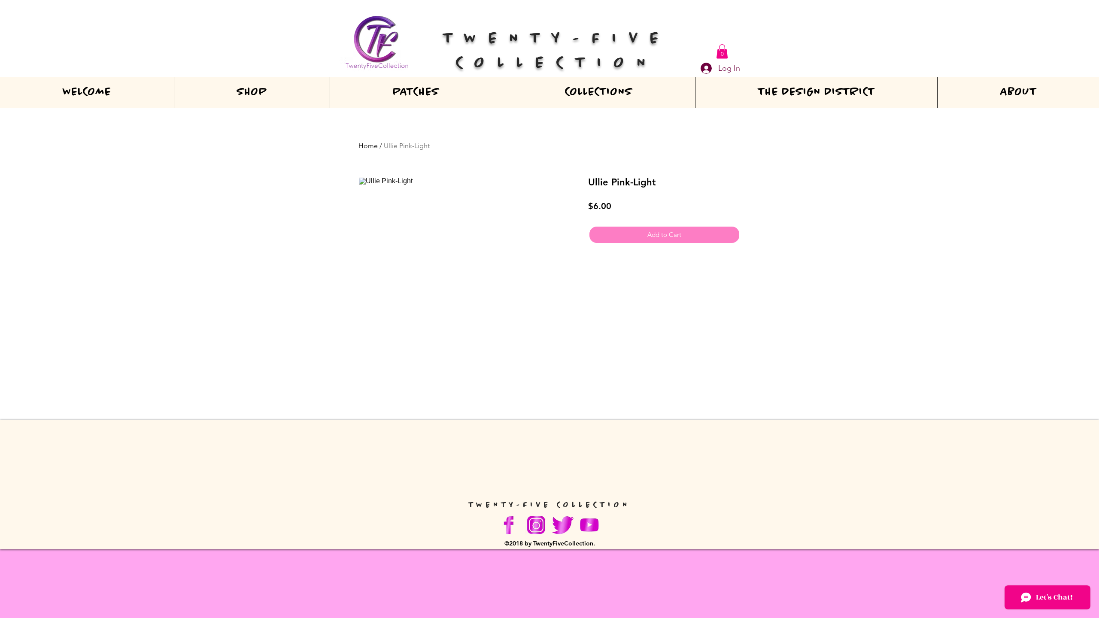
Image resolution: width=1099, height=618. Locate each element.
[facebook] (509, 525)
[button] (722, 51)
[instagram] (536, 525)
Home (368, 146)
